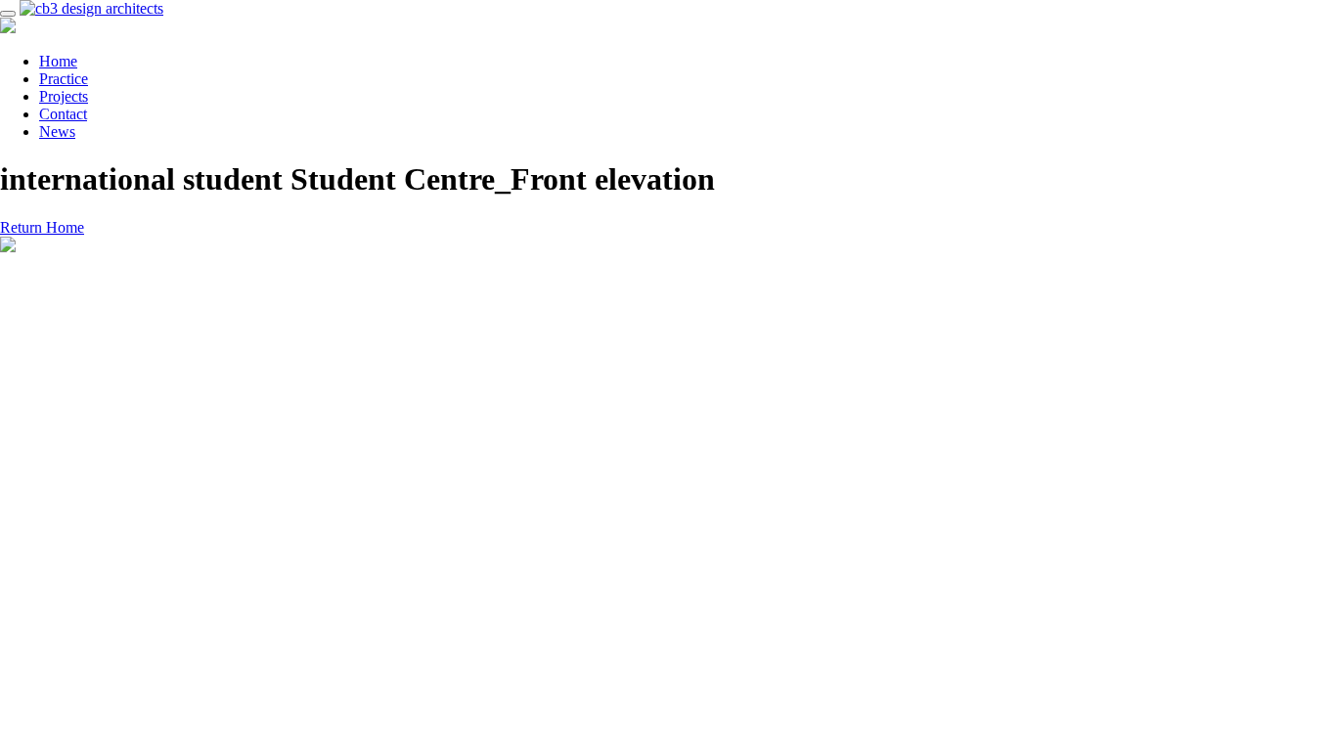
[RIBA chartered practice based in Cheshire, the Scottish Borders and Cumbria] (91, 8)
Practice (63, 78)
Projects (63, 96)
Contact (63, 114)
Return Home (42, 227)
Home (58, 61)
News (57, 131)
